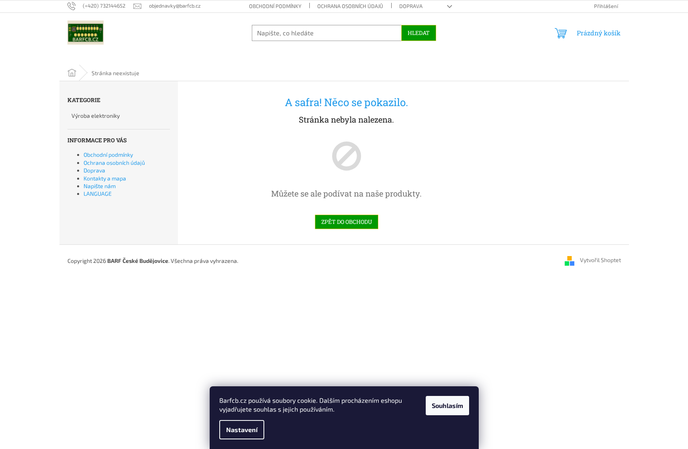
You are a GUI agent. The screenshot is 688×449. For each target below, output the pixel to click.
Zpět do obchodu (346, 222)
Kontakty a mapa (105, 178)
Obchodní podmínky (275, 6)
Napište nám (100, 185)
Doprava (411, 6)
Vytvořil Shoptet (600, 259)
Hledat (419, 33)
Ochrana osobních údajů (350, 6)
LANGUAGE (98, 193)
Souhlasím (447, 405)
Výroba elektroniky (95, 115)
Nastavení (241, 429)
